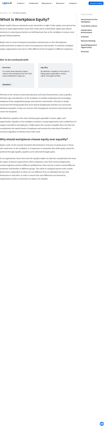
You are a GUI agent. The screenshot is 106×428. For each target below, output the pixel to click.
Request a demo (96, 3)
